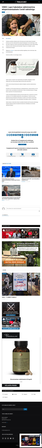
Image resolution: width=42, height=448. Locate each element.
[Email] (3, 53)
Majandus (23, 181)
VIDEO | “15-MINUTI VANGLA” (9, 297)
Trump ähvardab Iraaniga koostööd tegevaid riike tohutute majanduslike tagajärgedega (11, 198)
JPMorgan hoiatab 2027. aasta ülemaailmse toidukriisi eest (31, 179)
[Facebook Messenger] (9, 135)
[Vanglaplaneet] (21, 2)
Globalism (4, 273)
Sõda (3, 182)
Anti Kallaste (8, 38)
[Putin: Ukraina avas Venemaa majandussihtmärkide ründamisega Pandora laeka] (11, 171)
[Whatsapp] (22, 135)
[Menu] (3, 2)
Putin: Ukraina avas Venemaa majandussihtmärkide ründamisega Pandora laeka (11, 180)
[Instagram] (14, 135)
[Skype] (24, 135)
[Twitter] (3, 44)
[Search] (39, 2)
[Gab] (35, 135)
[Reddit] (31, 135)
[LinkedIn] (3, 47)
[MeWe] (20, 135)
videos (12, 50)
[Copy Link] (33, 135)
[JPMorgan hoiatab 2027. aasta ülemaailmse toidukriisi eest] (31, 171)
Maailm (3, 200)
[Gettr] (37, 135)
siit (6, 422)
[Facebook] (3, 41)
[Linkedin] (18, 135)
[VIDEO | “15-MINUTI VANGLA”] (21, 284)
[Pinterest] (16, 135)
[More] (22, 137)
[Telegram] (3, 50)
